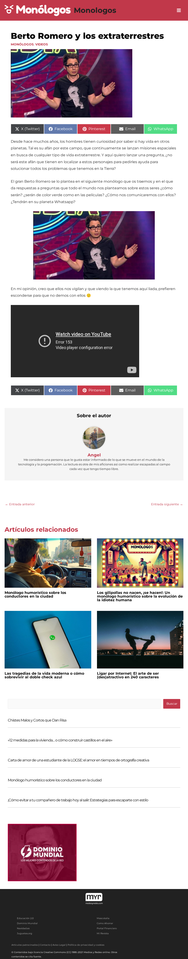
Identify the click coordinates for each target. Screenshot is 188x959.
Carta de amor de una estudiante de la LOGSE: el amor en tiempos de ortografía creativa (78, 760)
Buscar (171, 703)
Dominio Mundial (27, 923)
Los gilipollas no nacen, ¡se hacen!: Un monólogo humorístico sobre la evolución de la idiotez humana (140, 596)
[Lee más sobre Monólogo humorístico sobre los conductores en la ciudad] (48, 563)
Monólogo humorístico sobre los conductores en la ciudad (35, 594)
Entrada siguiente (167, 504)
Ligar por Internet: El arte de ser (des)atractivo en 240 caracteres (128, 675)
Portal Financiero (107, 928)
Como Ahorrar (105, 923)
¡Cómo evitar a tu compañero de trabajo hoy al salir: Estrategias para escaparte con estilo (78, 800)
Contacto (45, 944)
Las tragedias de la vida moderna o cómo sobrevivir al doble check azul (44, 675)
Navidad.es (23, 928)
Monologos (95, 10)
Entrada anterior (20, 504)
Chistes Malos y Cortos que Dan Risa (37, 720)
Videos (41, 44)
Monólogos (22, 44)
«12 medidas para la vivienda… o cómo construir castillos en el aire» (60, 740)
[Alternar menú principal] (179, 10)
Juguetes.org (24, 933)
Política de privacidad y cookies (86, 944)
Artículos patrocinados (24, 944)
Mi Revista (103, 933)
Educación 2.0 (25, 918)
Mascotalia (103, 918)
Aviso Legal (59, 944)
